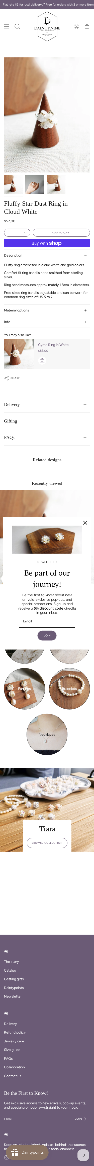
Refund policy (15, 1032)
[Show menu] (7, 26)
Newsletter (13, 996)
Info (7, 322)
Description (13, 255)
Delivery (12, 404)
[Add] (42, 361)
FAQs (9, 437)
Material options (16, 310)
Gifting (10, 420)
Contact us (12, 1076)
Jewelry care (14, 1041)
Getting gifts (14, 979)
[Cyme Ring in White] (19, 354)
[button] (17, 26)
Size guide (12, 1050)
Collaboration (14, 1067)
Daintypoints (14, 988)
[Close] (85, 522)
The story (11, 962)
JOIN (47, 635)
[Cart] (87, 26)
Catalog (10, 970)
